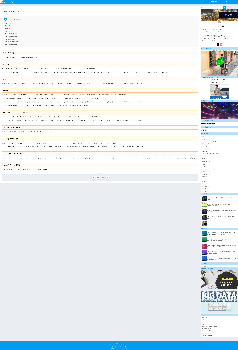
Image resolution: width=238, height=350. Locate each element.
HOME (120, 343)
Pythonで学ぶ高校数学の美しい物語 (211, 153)
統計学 (205, 188)
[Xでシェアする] (93, 177)
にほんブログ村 (210, 130)
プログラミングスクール (208, 169)
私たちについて (9, 23)
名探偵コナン (206, 174)
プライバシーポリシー (122, 346)
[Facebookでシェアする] (98, 177)
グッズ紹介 (206, 186)
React (204, 158)
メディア (7, 28)
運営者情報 (114, 346)
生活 (204, 164)
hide (18, 19)
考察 (205, 178)
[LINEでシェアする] (107, 177)
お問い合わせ (228, 1)
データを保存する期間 (10, 39)
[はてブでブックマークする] (102, 177)
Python (208, 1)
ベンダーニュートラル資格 (209, 141)
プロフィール (234, 1)
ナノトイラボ (9, 2)
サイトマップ (221, 1)
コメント (7, 25)
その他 (205, 191)
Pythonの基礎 (206, 148)
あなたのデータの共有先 (11, 36)
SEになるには (203, 1)
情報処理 (205, 151)
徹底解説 (205, 176)
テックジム (206, 171)
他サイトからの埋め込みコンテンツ (13, 33)
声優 (204, 181)
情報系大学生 (214, 1)
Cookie (7, 31)
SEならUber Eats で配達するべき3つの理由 (219, 50)
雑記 (204, 183)
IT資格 (205, 139)
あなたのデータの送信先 (11, 44)
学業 (204, 166)
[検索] (224, 7)
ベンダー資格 (206, 143)
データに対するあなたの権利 (12, 41)
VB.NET (204, 156)
